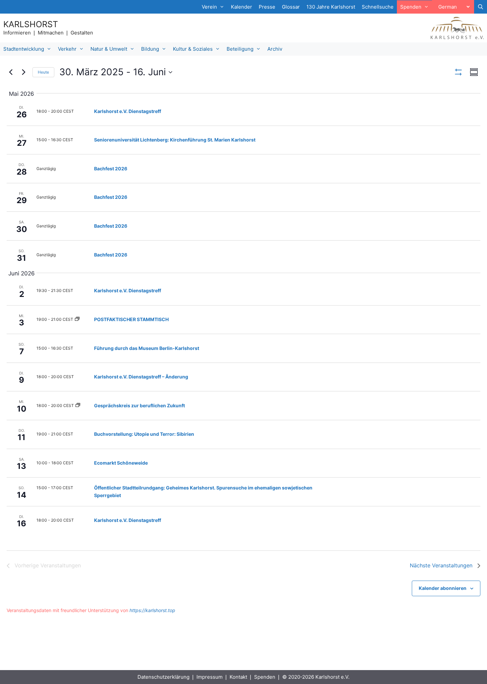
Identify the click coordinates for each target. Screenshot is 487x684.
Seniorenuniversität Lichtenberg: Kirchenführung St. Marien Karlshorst (174, 139)
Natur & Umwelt (108, 49)
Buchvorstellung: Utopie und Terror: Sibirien (144, 434)
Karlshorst (30, 24)
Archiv (274, 49)
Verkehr (67, 49)
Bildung (150, 49)
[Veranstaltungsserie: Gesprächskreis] (78, 405)
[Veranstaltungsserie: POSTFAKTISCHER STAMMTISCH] (77, 319)
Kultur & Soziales (193, 49)
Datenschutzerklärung (163, 677)
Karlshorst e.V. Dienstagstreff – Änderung (141, 376)
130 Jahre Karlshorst (330, 7)
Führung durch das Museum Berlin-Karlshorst (146, 348)
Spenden (264, 677)
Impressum (209, 677)
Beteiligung (240, 49)
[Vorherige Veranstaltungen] (11, 72)
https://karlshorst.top (152, 610)
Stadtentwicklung (23, 49)
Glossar (291, 7)
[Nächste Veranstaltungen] (23, 72)
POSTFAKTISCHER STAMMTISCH (131, 319)
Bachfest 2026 (110, 168)
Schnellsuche (378, 7)
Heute (43, 72)
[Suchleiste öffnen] (480, 7)
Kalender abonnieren (442, 588)
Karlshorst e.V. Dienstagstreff (127, 111)
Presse (267, 7)
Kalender (241, 7)
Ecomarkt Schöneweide (121, 463)
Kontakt (238, 677)
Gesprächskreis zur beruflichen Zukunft (139, 405)
